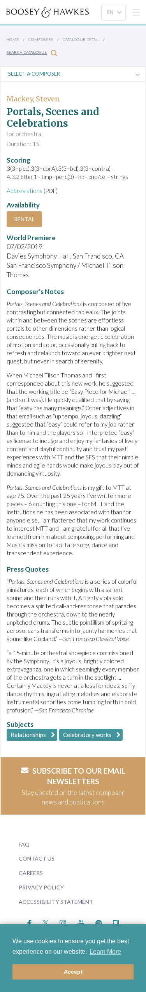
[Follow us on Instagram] (63, 922)
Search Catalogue (27, 52)
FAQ (24, 844)
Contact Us (37, 858)
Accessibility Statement (56, 901)
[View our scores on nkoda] (116, 922)
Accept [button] (73, 972)
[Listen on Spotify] (98, 922)
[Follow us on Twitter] (45, 922)
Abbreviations (24, 190)
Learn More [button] (105, 951)
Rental (24, 219)
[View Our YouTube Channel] (80, 922)
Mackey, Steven (33, 98)
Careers (31, 873)
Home (12, 39)
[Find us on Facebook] (29, 922)
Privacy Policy (41, 887)
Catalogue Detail (81, 39)
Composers (40, 39)
